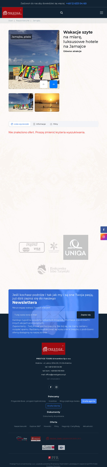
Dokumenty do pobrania (53, 416)
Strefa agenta (88, 401)
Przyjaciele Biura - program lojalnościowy (28, 401)
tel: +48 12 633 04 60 (53, 367)
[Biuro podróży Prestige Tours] (12, 12)
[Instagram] (56, 387)
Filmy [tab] (55, 124)
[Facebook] (50, 387)
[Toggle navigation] (101, 12)
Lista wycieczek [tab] (21, 124)
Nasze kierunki (20, 426)
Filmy (56, 426)
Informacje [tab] (41, 124)
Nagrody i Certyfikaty (71, 426)
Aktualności (88, 426)
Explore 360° (35, 426)
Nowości (47, 426)
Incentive (53, 401)
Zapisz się (86, 315)
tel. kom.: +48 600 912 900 (53, 371)
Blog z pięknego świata (69, 401)
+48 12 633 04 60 (76, 3)
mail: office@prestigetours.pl (53, 374)
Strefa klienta (53, 406)
